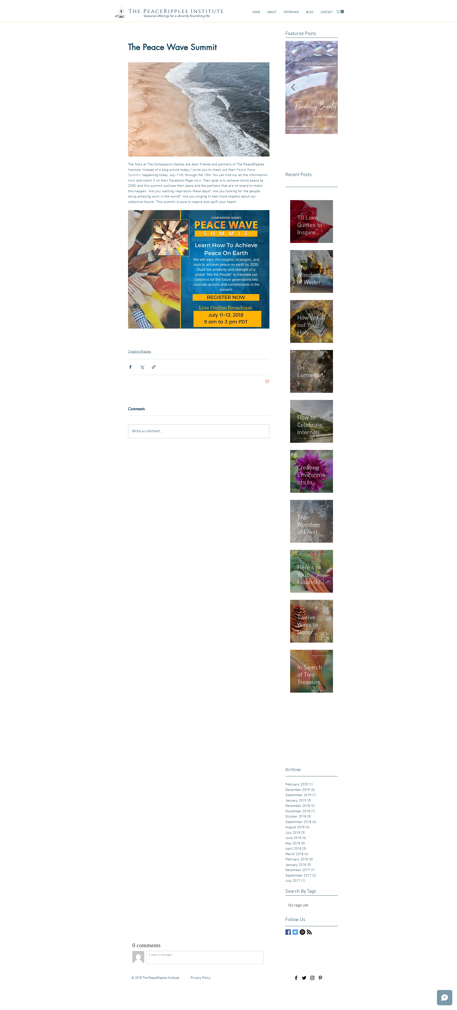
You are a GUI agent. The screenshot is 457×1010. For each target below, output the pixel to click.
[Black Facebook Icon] (296, 978)
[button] (272, 12)
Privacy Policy (201, 978)
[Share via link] (153, 367)
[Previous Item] (293, 87)
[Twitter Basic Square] (295, 932)
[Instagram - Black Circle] (302, 932)
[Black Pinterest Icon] (320, 978)
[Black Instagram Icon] (312, 978)
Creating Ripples (139, 352)
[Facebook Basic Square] (288, 932)
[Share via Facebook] (130, 367)
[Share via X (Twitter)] (142, 367)
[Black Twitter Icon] (304, 978)
